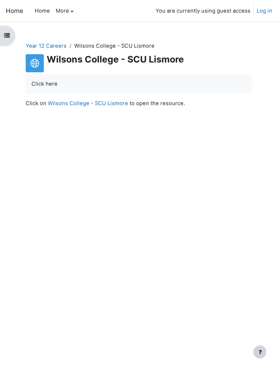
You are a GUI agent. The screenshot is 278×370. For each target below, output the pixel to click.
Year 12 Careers (46, 46)
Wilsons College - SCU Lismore (88, 103)
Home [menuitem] (42, 11)
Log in (264, 11)
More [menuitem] (62, 11)
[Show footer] (259, 351)
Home (14, 10)
